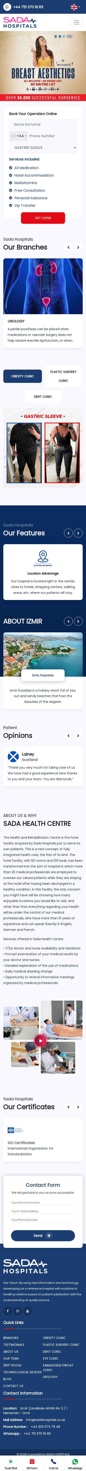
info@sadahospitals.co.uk (45, 1420)
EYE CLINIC (50, 1358)
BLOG (7, 1379)
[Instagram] (17, 1311)
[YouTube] (27, 1311)
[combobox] (18, 136)
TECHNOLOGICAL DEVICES (22, 1372)
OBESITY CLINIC (54, 1338)
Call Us (53, 1468)
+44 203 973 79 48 (45, 1426)
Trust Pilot (10, 1468)
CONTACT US (13, 1386)
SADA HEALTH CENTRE (37, 823)
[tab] (22, 376)
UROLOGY (50, 1377)
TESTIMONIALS (13, 1344)
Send (38, 1235)
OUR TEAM (11, 1358)
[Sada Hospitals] (43, 1036)
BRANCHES (11, 1338)
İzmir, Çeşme (43, 675)
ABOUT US (10, 1351)
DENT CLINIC (52, 1351)
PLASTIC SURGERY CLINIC (61, 1344)
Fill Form (32, 1468)
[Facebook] (7, 1311)
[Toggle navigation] (76, 22)
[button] (68, 247)
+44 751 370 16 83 (28, 7)
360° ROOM (12, 1365)
